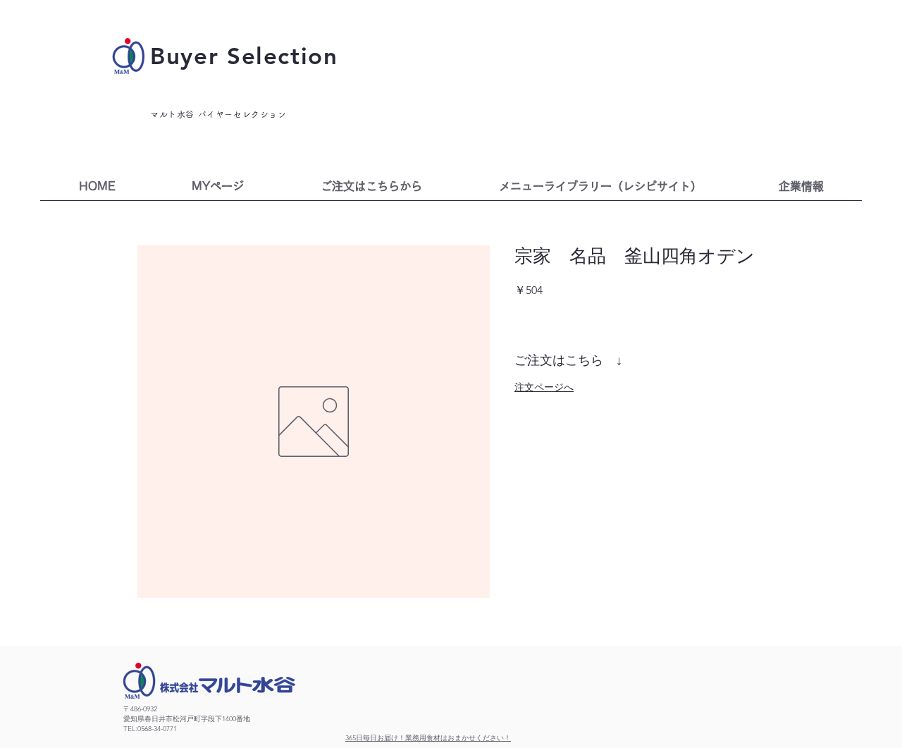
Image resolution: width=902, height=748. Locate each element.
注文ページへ (544, 387)
